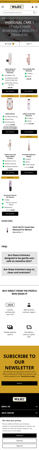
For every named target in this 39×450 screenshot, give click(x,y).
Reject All (19, 446)
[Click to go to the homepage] (17, 7)
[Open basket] (36, 7)
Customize (19, 441)
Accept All (19, 435)
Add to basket (10, 91)
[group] (19, 234)
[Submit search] (34, 12)
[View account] (32, 7)
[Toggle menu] (3, 7)
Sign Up (19, 383)
